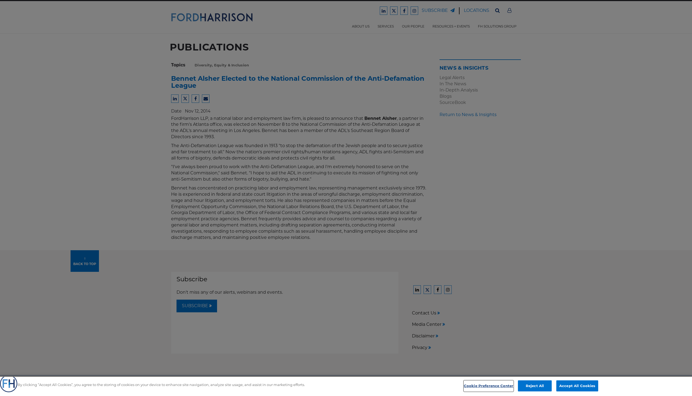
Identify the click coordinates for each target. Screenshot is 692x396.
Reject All (535, 386)
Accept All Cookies (577, 386)
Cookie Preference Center (488, 386)
